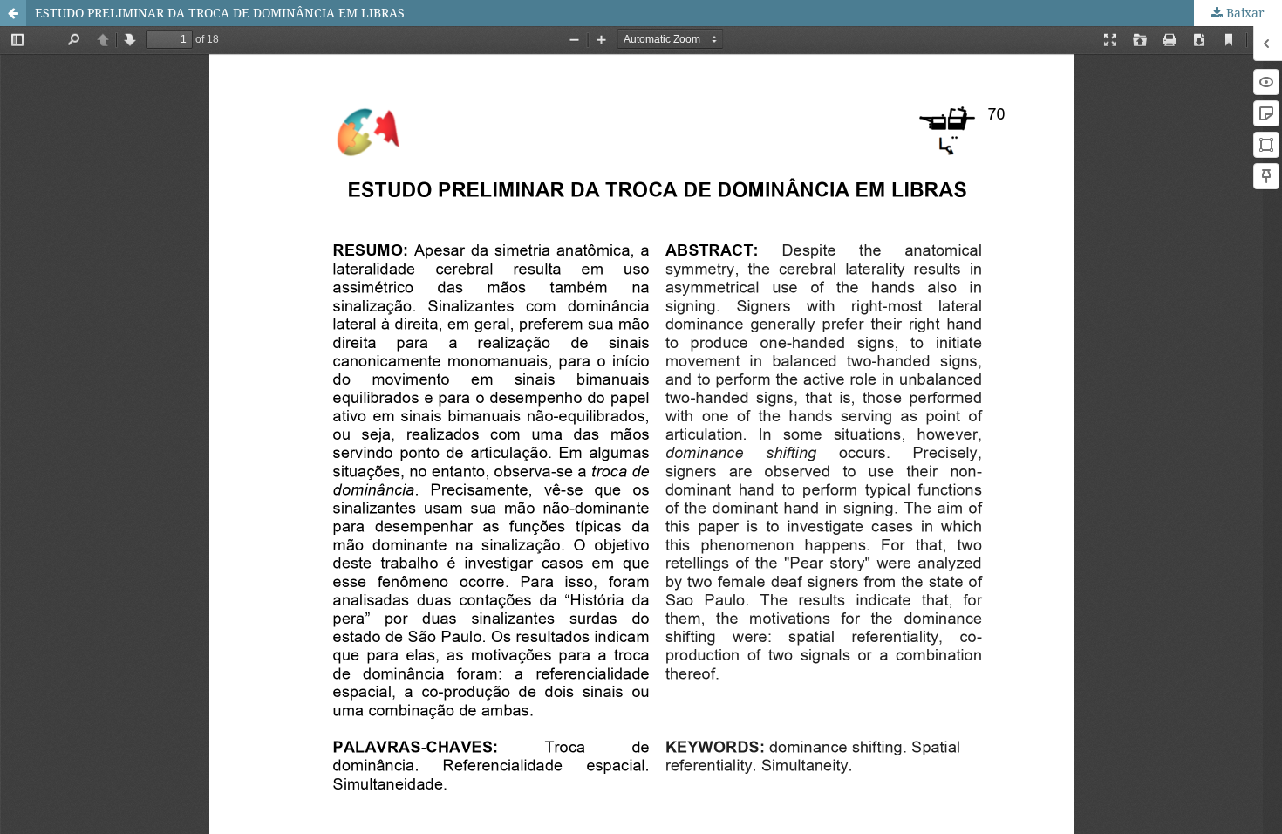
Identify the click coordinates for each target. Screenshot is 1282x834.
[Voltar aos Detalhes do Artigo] (13, 13)
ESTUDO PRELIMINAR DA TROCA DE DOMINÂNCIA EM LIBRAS (220, 12)
